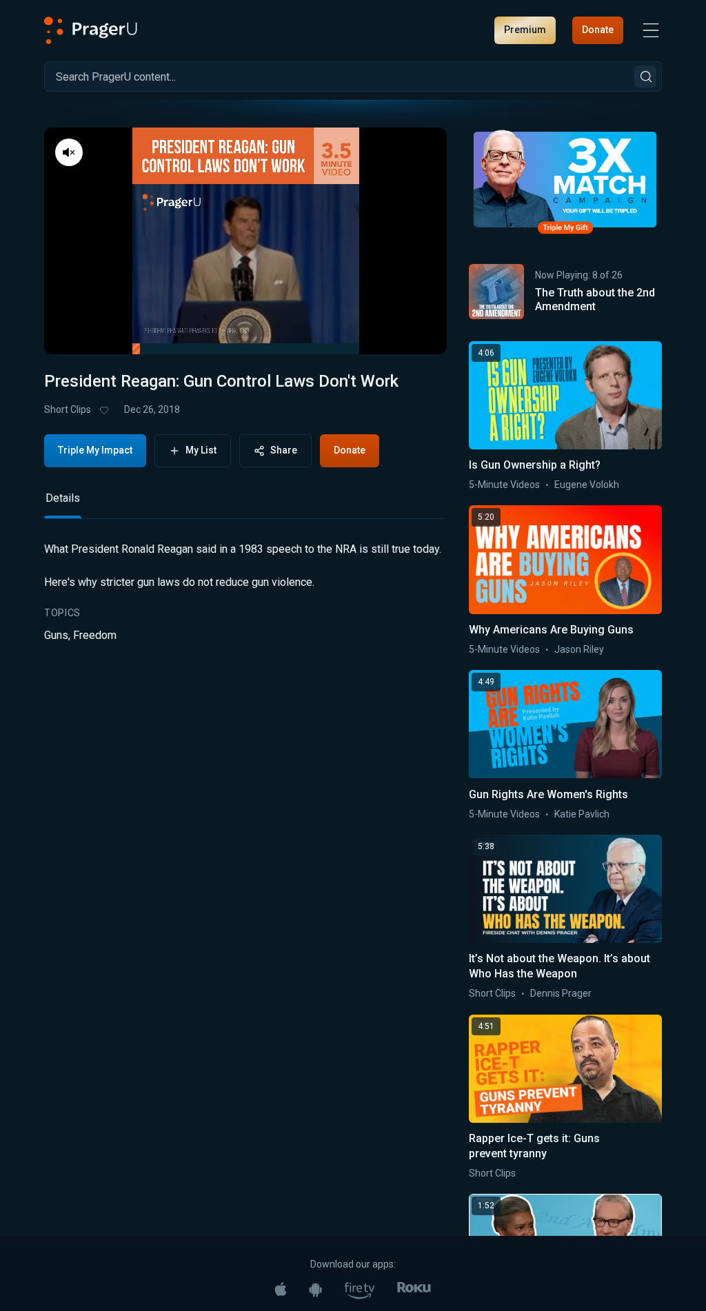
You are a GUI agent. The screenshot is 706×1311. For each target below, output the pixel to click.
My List (200, 450)
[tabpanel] (245, 604)
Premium (525, 29)
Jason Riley (579, 649)
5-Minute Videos (504, 484)
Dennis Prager (561, 993)
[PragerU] (90, 30)
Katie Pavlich (581, 814)
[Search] (645, 76)
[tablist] (245, 504)
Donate (598, 29)
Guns (56, 635)
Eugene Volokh (586, 484)
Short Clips (67, 409)
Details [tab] (63, 498)
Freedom (95, 635)
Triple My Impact (95, 450)
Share (283, 450)
